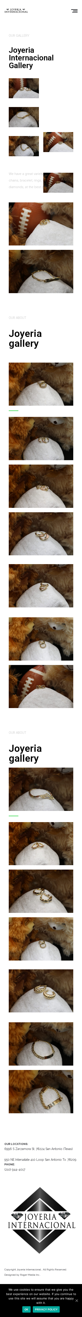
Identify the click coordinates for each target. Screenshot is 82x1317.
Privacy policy (46, 1309)
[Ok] (76, 1300)
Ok (26, 1309)
